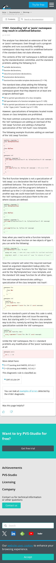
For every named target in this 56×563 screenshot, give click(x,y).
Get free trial (28, 448)
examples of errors (29, 391)
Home (4, 12)
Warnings (26, 12)
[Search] (5, 526)
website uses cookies (20, 545)
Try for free (38, 4)
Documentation (14, 12)
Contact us (11, 505)
